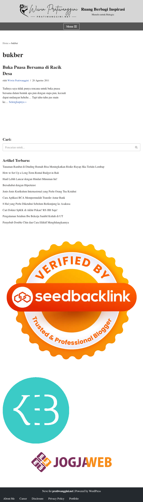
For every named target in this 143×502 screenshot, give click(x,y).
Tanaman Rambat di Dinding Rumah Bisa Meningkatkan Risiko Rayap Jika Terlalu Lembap (53, 166)
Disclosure (37, 498)
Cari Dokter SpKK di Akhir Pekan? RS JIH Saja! (30, 210)
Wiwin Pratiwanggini (18, 80)
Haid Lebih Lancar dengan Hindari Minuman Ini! (30, 179)
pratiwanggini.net (62, 491)
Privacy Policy (56, 498)
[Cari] (136, 147)
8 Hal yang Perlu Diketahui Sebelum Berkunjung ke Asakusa (36, 203)
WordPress (95, 491)
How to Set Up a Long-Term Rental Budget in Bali (31, 172)
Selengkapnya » (18, 102)
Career (23, 498)
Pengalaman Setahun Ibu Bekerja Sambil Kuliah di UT (33, 216)
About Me (9, 498)
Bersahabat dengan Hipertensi (19, 185)
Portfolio (74, 498)
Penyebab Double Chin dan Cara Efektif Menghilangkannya (36, 222)
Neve (45, 491)
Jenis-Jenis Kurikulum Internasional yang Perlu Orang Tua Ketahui (39, 191)
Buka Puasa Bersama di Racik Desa (32, 70)
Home (6, 43)
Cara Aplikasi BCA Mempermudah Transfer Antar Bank (34, 197)
